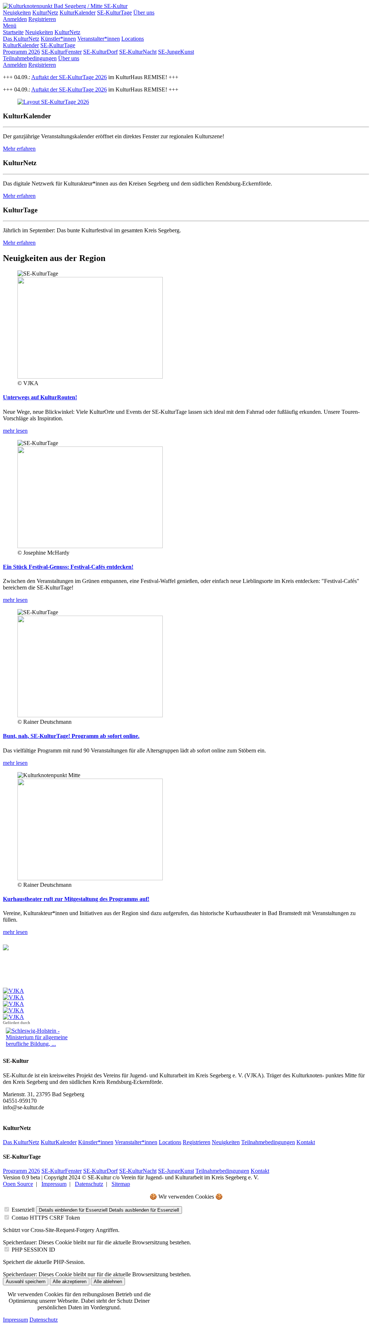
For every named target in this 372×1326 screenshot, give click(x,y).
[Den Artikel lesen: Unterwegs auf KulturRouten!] (90, 377)
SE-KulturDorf (100, 52)
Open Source (18, 1184)
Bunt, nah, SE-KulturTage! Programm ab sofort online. (71, 736)
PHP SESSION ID (33, 1250)
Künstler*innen (58, 39)
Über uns (143, 12)
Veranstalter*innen (98, 39)
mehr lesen (15, 431)
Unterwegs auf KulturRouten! (40, 397)
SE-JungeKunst (176, 52)
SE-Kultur (116, 6)
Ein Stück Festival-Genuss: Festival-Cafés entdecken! (68, 567)
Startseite (13, 32)
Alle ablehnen (108, 1281)
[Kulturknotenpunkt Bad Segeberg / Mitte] (53, 6)
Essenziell (23, 1210)
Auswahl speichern (25, 1281)
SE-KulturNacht (138, 52)
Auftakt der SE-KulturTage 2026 (69, 77)
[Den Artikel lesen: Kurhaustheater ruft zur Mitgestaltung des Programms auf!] (90, 878)
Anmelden (15, 19)
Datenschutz (89, 1184)
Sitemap (121, 1184)
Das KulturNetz (21, 39)
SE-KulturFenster (61, 52)
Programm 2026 (21, 52)
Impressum (53, 1184)
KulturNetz (45, 12)
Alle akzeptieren (69, 1281)
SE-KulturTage (114, 12)
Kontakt (305, 1142)
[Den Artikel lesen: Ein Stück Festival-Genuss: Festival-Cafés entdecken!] (90, 546)
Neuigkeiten (17, 12)
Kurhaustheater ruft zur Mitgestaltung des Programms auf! (76, 899)
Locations (132, 39)
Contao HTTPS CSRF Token (46, 1218)
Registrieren (42, 19)
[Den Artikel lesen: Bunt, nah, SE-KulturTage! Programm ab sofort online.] (90, 715)
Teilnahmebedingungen (30, 58)
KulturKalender (78, 12)
